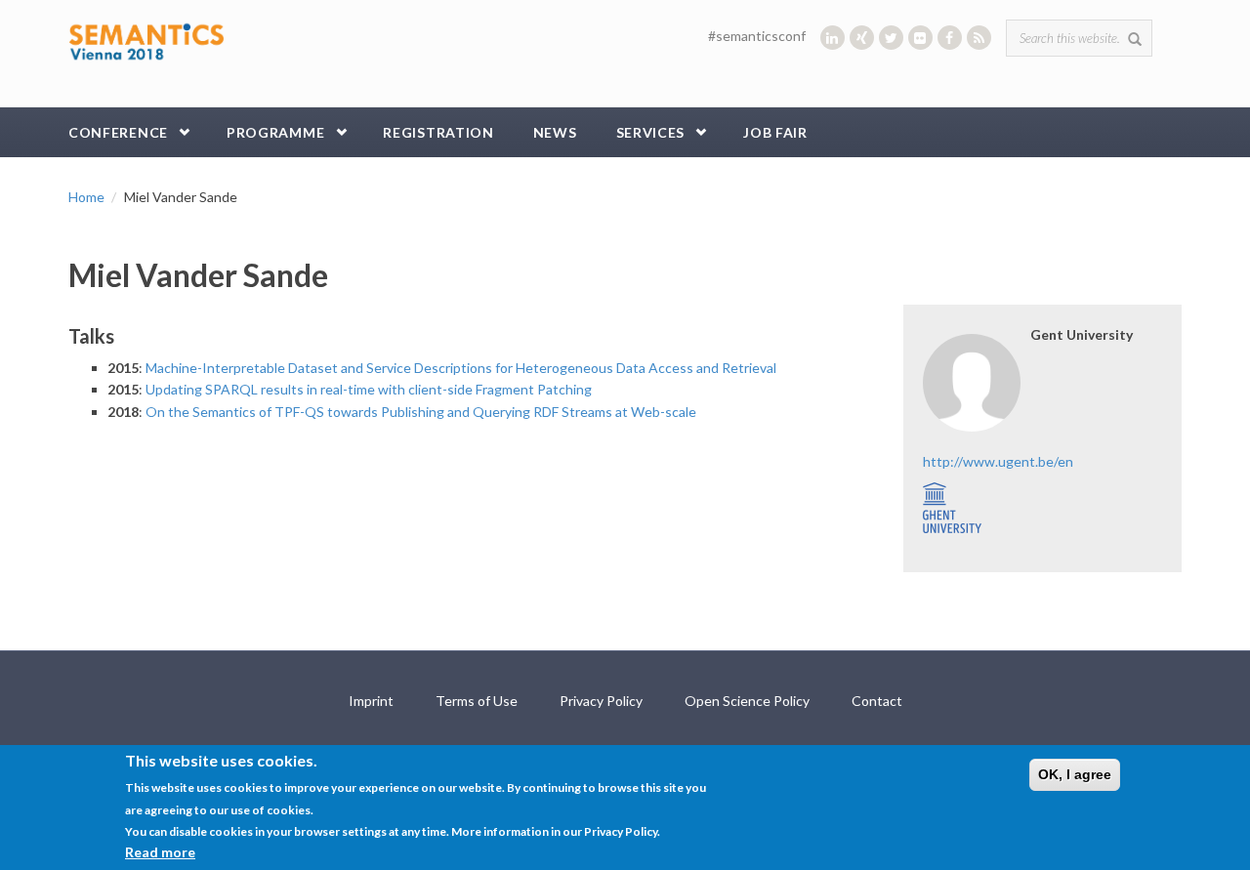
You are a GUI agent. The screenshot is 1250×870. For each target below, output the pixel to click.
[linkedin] (832, 37)
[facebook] (950, 37)
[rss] (979, 37)
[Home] (146, 39)
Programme (275, 132)
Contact (877, 700)
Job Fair (775, 132)
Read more (160, 852)
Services (651, 132)
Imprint (371, 700)
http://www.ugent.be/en (998, 461)
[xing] (862, 37)
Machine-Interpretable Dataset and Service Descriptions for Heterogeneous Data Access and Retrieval (461, 367)
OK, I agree (1074, 774)
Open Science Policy (747, 700)
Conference (118, 132)
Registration (438, 132)
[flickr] (920, 37)
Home (86, 196)
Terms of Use (477, 700)
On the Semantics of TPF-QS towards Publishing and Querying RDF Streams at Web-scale (421, 411)
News (555, 132)
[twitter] (891, 37)
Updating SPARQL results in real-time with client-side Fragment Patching (369, 389)
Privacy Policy (601, 700)
